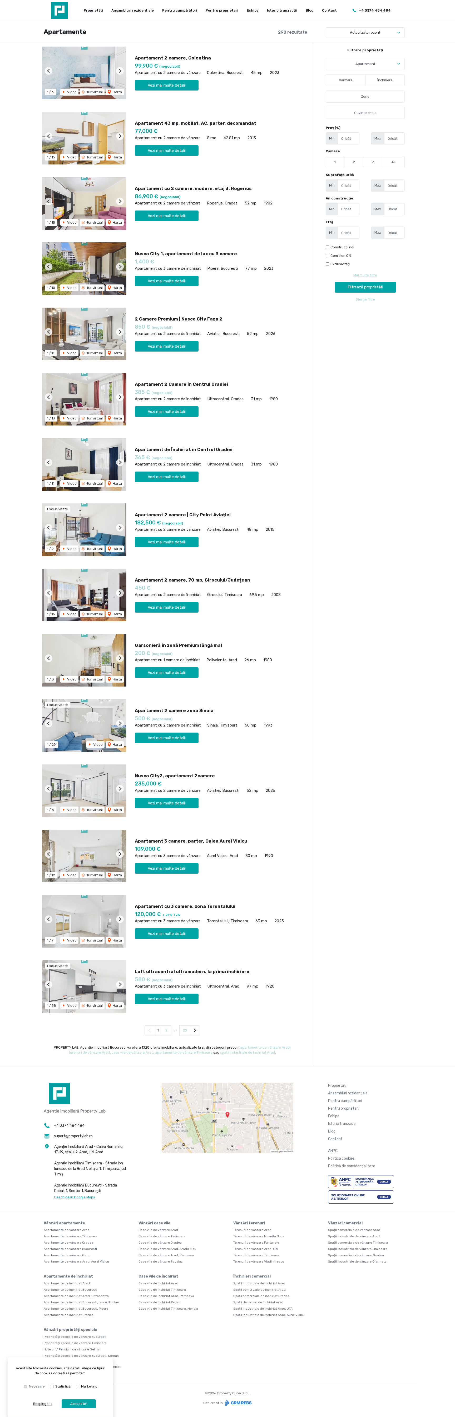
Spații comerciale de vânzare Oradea (356, 1255)
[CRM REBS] (238, 1403)
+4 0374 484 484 (375, 10)
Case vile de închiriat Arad (158, 1283)
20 (185, 1030)
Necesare (37, 1386)
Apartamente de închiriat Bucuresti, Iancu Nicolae (81, 1302)
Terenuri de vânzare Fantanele (256, 1242)
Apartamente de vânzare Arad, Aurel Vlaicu (76, 1261)
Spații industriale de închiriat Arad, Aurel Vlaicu (269, 1315)
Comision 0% (340, 256)
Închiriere (385, 80)
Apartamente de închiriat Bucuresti (70, 1289)
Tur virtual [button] (94, 92)
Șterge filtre (365, 299)
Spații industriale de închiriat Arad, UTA (263, 1308)
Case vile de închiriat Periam (160, 1302)
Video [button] (71, 92)
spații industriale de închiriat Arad (247, 1052)
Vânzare (346, 80)
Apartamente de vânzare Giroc (67, 1255)
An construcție (339, 198)
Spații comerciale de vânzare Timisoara (358, 1242)
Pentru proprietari (222, 10)
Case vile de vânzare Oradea (160, 1242)
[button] (48, 71)
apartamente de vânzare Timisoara (183, 1052)
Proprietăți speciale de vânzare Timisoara (75, 1343)
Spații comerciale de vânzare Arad (354, 1230)
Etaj (329, 222)
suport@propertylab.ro (73, 1136)
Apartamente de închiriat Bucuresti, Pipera (76, 1308)
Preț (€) (333, 128)
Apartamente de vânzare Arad (67, 1230)
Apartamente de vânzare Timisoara (70, 1236)
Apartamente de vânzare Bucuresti (70, 1249)
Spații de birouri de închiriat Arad (258, 1302)
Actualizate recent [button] (365, 32)
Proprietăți (93, 10)
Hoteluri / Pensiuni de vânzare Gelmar (72, 1349)
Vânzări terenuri (249, 1223)
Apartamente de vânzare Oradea (68, 1242)
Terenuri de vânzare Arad (252, 1230)
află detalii (71, 1368)
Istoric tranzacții (282, 10)
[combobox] (365, 64)
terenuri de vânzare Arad (89, 1052)
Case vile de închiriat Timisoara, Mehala (168, 1308)
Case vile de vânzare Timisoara (162, 1236)
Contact (329, 10)
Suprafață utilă (340, 175)
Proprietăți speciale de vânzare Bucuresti (75, 1337)
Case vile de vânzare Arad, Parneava (166, 1255)
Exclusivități (340, 264)
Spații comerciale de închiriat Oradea (261, 1296)
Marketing (89, 1386)
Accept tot (78, 1404)
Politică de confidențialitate (351, 1166)
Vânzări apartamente (64, 1223)
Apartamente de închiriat (68, 1276)
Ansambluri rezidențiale (132, 10)
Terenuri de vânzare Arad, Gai (255, 1249)
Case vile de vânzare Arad (158, 1230)
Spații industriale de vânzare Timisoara (357, 1249)
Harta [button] (117, 92)
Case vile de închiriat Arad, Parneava (166, 1296)
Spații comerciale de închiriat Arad (259, 1289)
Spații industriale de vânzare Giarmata (357, 1261)
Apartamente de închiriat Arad (67, 1283)
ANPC (333, 1151)
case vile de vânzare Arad (132, 1052)
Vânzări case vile (154, 1223)
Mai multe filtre (365, 275)
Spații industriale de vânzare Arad (354, 1236)
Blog (310, 10)
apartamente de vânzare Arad (265, 1047)
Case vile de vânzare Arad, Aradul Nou (167, 1249)
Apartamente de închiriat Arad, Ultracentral (77, 1296)
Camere (333, 151)
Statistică (63, 1386)
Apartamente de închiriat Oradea (68, 1315)
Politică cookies (341, 1158)
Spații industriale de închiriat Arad (259, 1283)
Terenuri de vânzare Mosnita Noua (258, 1236)
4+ (394, 162)
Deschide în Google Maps (74, 1197)
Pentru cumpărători (179, 10)
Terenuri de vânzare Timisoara (256, 1255)
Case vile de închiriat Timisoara (162, 1289)
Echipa (253, 10)
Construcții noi (342, 247)
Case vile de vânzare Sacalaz (160, 1261)
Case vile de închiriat (158, 1276)
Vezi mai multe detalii (167, 85)
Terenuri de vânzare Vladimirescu (258, 1261)
